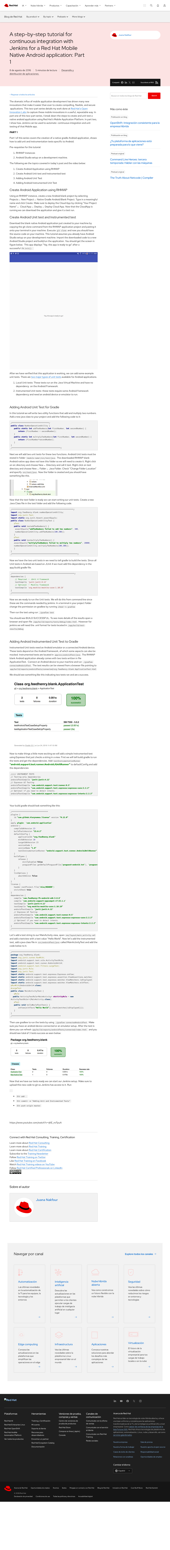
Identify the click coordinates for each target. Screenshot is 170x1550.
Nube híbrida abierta (99, 1283)
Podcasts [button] (61, 16)
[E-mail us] (133, 82)
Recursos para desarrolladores (37, 1433)
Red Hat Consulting (39, 1142)
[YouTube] (121, 1402)
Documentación (38, 1446)
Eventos (56, 1488)
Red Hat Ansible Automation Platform (13, 1433)
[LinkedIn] (114, 1402)
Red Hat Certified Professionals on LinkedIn (39, 1167)
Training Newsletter (38, 1153)
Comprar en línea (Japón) (69, 1431)
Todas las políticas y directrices (64, 1496)
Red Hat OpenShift (12, 1428)
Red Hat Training (37, 1146)
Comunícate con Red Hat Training (96, 1435)
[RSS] (156, 82)
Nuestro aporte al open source (153, 1447)
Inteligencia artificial (61, 1283)
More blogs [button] (77, 16)
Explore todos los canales (139, 1253)
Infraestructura (64, 1344)
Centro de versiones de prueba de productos (68, 1422)
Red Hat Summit (152, 1488)
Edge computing (28, 1344)
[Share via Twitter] (129, 82)
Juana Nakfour (125, 35)
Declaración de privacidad (23, 1496)
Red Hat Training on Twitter (31, 1157)
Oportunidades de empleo (151, 1457)
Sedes (64, 1488)
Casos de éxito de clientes (124, 1452)
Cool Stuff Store (137, 1488)
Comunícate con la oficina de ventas (96, 1422)
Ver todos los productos (14, 1439)
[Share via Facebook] (122, 82)
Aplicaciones (99, 1344)
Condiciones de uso (43, 1496)
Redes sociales (92, 1441)
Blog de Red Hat (13, 16)
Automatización (27, 1281)
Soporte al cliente (38, 1428)
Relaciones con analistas (123, 1457)
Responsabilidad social (150, 1452)
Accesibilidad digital (85, 1496)
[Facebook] (127, 1402)
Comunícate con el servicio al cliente (97, 1428)
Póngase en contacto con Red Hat (82, 1488)
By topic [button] (47, 16)
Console (62, 1435)
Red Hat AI (8, 1421)
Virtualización (136, 1343)
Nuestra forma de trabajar (123, 1447)
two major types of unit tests (46, 376)
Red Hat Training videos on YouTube (36, 1164)
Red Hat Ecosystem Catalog (42, 1443)
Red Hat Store (65, 1427)
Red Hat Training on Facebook (30, 1160)
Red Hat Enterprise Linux (14, 1424)
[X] (134, 1402)
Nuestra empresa (120, 1442)
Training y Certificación (40, 1421)
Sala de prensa (146, 1442)
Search (154, 96)
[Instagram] (140, 1402)
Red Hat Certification (40, 1150)
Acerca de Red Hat (21, 1488)
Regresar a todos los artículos (23, 94)
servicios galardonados (122, 1435)
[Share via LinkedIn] (126, 82)
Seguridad (134, 1281)
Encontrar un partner (40, 1439)
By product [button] (31, 16)
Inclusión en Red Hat (120, 1488)
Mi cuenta (35, 1424)
